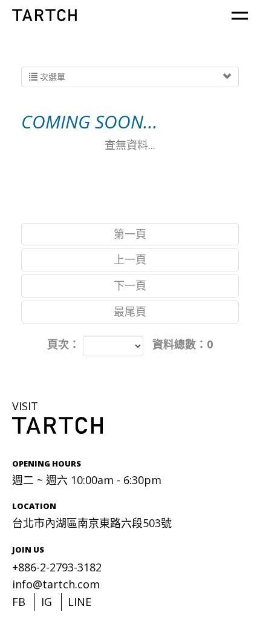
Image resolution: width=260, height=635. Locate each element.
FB (18, 601)
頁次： (63, 344)
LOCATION (34, 505)
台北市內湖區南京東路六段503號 (92, 523)
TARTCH (44, 15)
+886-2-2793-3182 (57, 567)
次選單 (51, 76)
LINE (79, 601)
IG (46, 601)
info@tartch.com (56, 584)
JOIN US (28, 549)
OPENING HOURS (46, 463)
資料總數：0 (182, 344)
